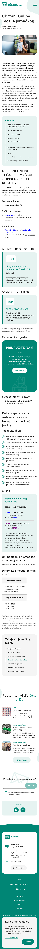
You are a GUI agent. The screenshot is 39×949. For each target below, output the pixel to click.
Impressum (19, 908)
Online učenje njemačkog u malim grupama (20, 157)
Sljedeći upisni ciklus (13, 142)
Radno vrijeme (20, 868)
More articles (21, 760)
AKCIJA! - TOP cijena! (13, 134)
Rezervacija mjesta (13, 138)
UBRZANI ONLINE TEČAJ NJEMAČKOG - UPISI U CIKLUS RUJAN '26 (18, 126)
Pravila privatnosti (19, 900)
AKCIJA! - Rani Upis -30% (14, 131)
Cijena (9, 153)
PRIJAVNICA (19, 370)
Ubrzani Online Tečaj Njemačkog (17, 660)
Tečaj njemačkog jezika (14, 649)
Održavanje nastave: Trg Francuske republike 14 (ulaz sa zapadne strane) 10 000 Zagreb (19, 851)
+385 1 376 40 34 (16, 862)
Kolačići (19, 904)
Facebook (16, 809)
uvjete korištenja (28, 792)
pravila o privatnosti (14, 794)
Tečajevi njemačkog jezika (9, 26)
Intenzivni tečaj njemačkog (15, 664)
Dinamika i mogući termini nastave (17, 161)
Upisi (19, 880)
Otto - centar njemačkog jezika (12, 4)
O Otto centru (19, 889)
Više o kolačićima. (11, 938)
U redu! (28, 942)
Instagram (22, 809)
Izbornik (35, 4)
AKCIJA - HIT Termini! (13, 652)
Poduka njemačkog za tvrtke (15, 671)
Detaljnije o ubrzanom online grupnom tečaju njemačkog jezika (20, 148)
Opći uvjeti (19, 896)
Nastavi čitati (19, 714)
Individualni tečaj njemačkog (15, 667)
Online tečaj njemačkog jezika (16, 656)
